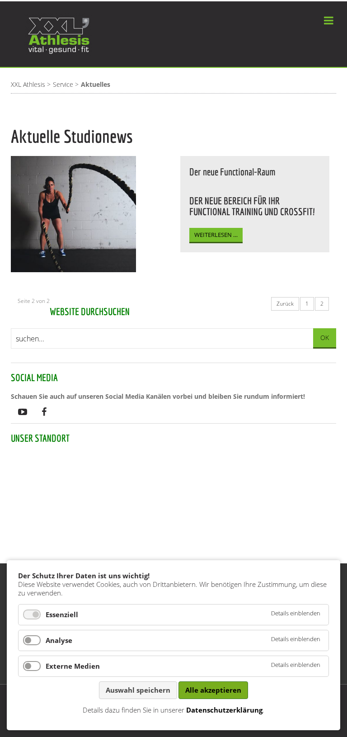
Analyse (59, 640)
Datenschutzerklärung (224, 709)
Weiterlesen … (216, 235)
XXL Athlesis (28, 84)
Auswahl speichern (138, 689)
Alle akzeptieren (213, 689)
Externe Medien (73, 666)
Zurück (285, 303)
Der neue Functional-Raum (232, 171)
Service (63, 84)
